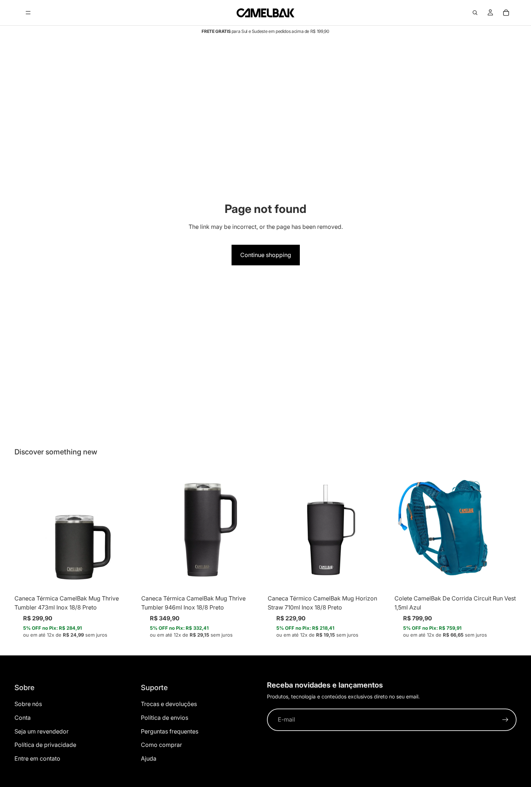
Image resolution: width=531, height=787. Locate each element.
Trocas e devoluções (169, 703)
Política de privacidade (45, 744)
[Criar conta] (505, 719)
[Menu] (28, 12)
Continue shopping (265, 254)
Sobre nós (28, 703)
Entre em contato (37, 758)
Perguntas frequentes (169, 731)
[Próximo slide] (126, 530)
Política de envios (164, 717)
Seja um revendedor (41, 731)
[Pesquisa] (475, 13)
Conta (22, 717)
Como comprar (161, 744)
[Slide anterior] (25, 530)
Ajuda (148, 758)
